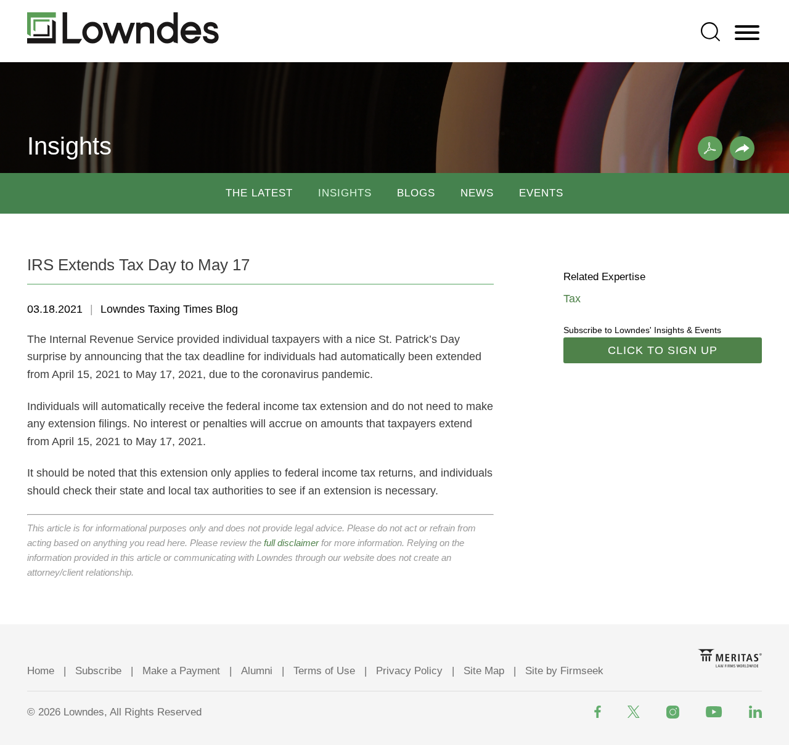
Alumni (256, 671)
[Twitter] (634, 712)
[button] (742, 148)
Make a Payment (181, 671)
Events (541, 193)
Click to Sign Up (662, 350)
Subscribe (98, 671)
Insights (345, 193)
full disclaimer (291, 543)
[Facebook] (597, 712)
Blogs (416, 193)
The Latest (259, 193)
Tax (572, 298)
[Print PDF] (710, 148)
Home (40, 671)
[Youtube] (714, 711)
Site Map (484, 671)
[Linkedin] (755, 712)
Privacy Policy (409, 671)
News (477, 193)
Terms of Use (324, 671)
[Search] (710, 31)
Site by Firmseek (564, 671)
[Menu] (747, 33)
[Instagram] (672, 712)
